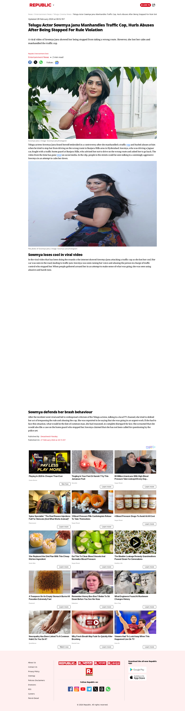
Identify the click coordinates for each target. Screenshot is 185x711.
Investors (32, 685)
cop (128, 144)
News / (31, 14)
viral (59, 154)
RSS (29, 689)
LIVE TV (146, 5)
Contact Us (32, 667)
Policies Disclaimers (36, 680)
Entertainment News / (43, 14)
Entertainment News (38, 57)
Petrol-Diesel (33, 698)
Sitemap (31, 676)
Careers (31, 694)
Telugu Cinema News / (62, 14)
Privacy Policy (33, 671)
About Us (32, 662)
